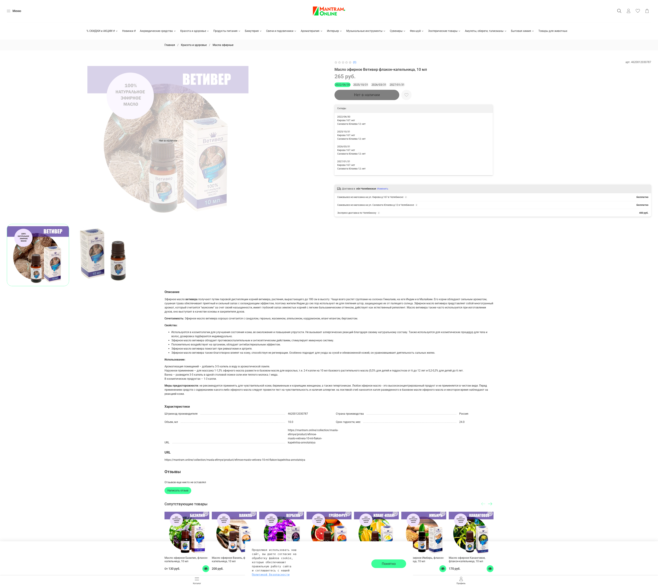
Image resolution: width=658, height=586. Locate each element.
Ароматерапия (310, 31)
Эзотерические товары (443, 31)
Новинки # (129, 31)
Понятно (389, 564)
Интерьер (333, 31)
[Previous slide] (12, 141)
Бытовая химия (521, 31)
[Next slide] (323, 141)
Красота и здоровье (193, 31)
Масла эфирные (223, 45)
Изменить (382, 188)
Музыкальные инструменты (364, 31)
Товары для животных (552, 31)
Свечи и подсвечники (279, 31)
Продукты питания (225, 31)
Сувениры (396, 31)
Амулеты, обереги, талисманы (484, 31)
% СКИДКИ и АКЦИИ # (101, 31)
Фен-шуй (415, 31)
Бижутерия (252, 31)
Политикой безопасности (271, 574)
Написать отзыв (177, 490)
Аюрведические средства (156, 31)
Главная (169, 45)
